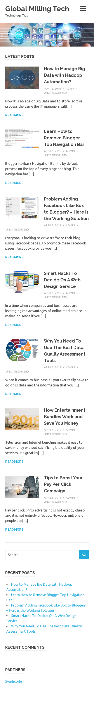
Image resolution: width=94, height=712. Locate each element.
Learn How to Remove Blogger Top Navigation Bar (64, 138)
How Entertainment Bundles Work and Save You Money (64, 417)
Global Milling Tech (37, 9)
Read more (14, 115)
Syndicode (13, 681)
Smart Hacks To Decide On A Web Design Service (62, 280)
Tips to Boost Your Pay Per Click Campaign (63, 484)
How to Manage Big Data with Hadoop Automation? (64, 75)
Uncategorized (55, 92)
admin (70, 88)
